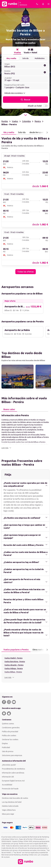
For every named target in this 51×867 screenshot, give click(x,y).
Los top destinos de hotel (12, 802)
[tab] (17, 51)
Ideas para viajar (8, 814)
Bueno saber (9, 409)
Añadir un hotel (35, 106)
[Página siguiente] (47, 132)
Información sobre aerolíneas (13, 773)
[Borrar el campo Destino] (45, 72)
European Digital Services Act (13, 781)
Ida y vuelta (11, 58)
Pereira (38, 121)
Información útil (8, 777)
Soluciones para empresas (12, 755)
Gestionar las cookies (10, 739)
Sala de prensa (7, 751)
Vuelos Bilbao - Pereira (13, 672)
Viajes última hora (8, 810)
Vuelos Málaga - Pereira (13, 668)
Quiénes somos (8, 724)
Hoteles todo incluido (10, 806)
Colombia (26, 121)
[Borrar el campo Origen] (45, 65)
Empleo (5, 743)
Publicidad (6, 747)
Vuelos (15, 121)
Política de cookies (9, 736)
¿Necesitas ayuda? (9, 765)
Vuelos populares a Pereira (15, 649)
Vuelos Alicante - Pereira (13, 665)
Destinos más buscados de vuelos (15, 798)
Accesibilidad (7, 785)
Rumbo (4, 121)
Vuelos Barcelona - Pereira (14, 662)
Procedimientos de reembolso (13, 769)
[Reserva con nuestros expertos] (37, 4)
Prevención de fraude (10, 789)
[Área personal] (43, 4)
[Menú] (48, 3)
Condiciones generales (11, 728)
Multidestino (40, 58)
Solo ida (25, 58)
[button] (6, 448)
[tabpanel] (25, 204)
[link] (25, 170)
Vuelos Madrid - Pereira (13, 658)
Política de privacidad (10, 732)
